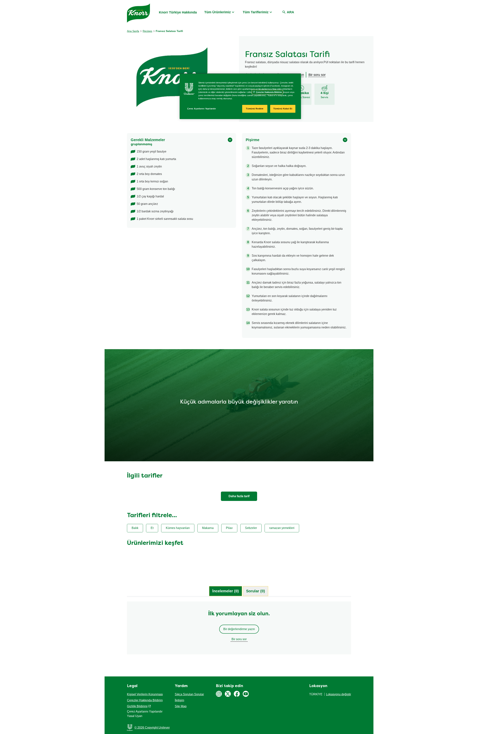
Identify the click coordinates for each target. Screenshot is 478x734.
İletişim (179, 700)
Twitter (228, 694)
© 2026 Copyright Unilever (152, 727)
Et (152, 528)
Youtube (246, 694)
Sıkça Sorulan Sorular (189, 694)
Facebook (237, 694)
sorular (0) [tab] (255, 591)
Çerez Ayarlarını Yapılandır (201, 108)
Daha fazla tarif (239, 496)
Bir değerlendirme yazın (239, 629)
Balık (135, 528)
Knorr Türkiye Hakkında (178, 12)
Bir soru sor (239, 639)
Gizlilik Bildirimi (137, 706)
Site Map (181, 706)
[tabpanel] (239, 629)
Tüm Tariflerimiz (256, 12)
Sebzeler (251, 528)
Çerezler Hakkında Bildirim (145, 700)
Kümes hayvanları (178, 528)
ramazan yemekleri (281, 528)
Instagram (219, 694)
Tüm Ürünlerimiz (217, 12)
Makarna (208, 528)
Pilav (229, 528)
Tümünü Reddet (254, 108)
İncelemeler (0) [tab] (225, 591)
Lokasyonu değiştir (338, 694)
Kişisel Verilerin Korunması (145, 694)
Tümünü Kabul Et (282, 108)
